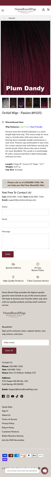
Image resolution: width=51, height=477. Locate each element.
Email (4, 219)
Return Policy (8, 427)
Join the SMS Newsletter (13, 440)
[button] (44, 470)
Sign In (5, 411)
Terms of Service (9, 419)
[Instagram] (8, 396)
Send (7, 254)
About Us (6, 415)
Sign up (9, 350)
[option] (25, 58)
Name (4, 206)
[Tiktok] (17, 396)
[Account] (43, 9)
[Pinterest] (21, 396)
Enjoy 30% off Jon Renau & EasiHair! (25, 3)
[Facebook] (3, 396)
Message (6, 231)
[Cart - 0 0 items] (48, 9)
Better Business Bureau (13, 436)
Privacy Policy (8, 423)
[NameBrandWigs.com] (25, 10)
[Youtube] (12, 396)
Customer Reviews (10, 431)
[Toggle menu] (2, 10)
